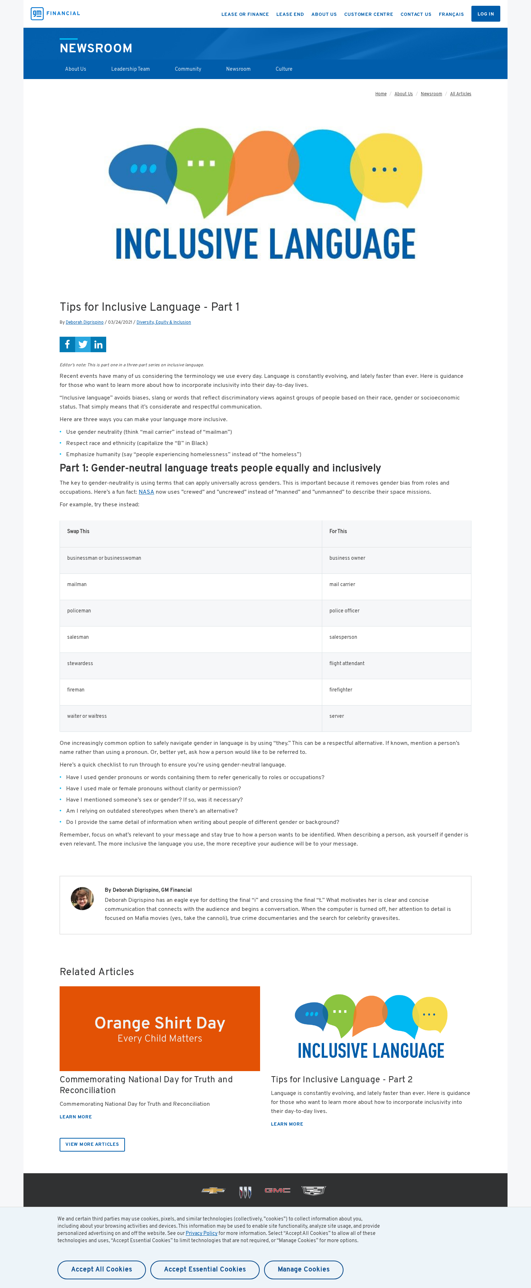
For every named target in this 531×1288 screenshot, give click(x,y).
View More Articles (92, 1145)
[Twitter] (83, 344)
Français (451, 15)
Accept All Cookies (101, 1270)
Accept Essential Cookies (205, 1270)
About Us (324, 15)
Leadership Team (130, 69)
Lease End (290, 15)
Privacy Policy (201, 1234)
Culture (284, 69)
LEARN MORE (76, 1117)
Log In (486, 14)
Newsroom (238, 69)
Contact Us (416, 15)
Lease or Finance (245, 15)
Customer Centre (368, 15)
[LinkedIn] (98, 344)
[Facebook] (67, 344)
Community (188, 69)
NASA (146, 492)
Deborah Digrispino (85, 323)
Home (381, 94)
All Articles (460, 94)
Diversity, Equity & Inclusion (164, 323)
